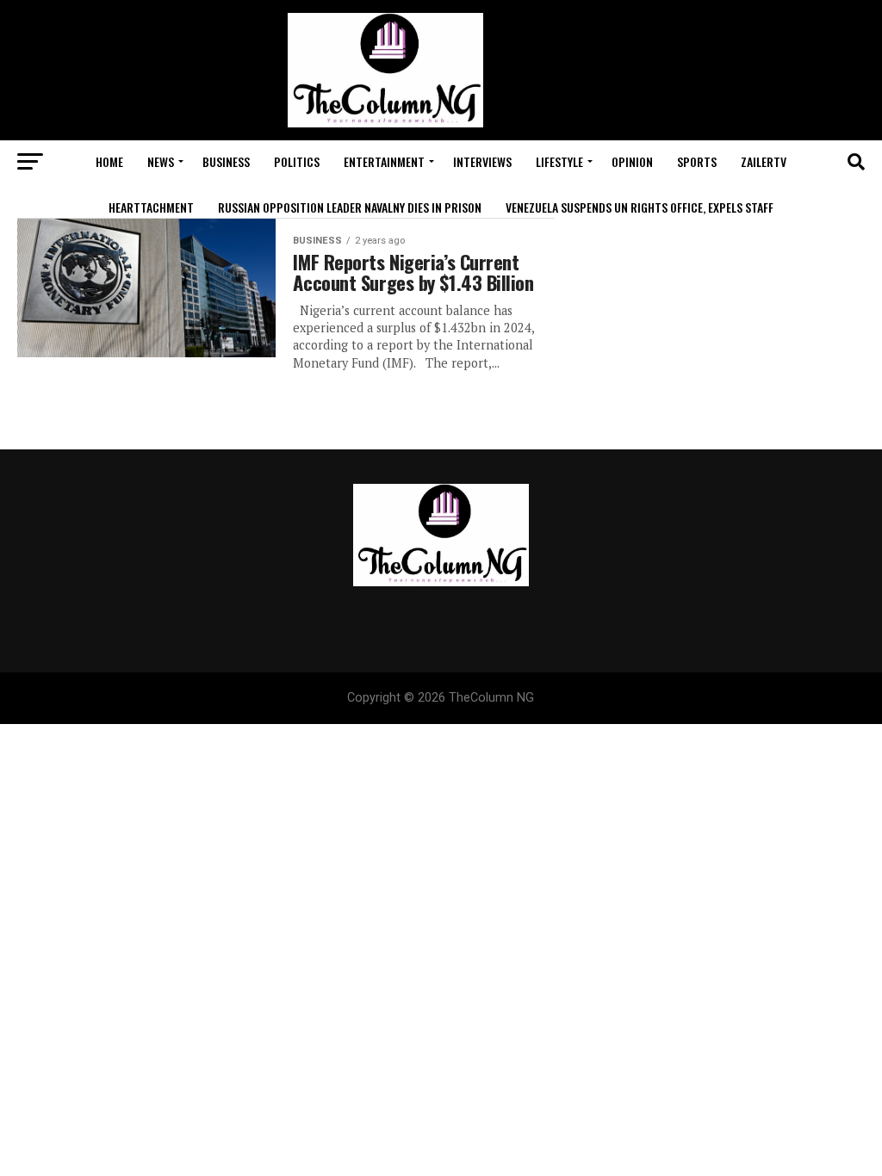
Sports (697, 161)
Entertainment (384, 161)
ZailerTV (763, 161)
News (160, 161)
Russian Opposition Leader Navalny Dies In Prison (349, 207)
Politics (297, 161)
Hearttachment (151, 207)
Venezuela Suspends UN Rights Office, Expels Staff (639, 207)
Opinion (632, 161)
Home (109, 161)
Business (226, 161)
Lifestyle (559, 161)
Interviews (482, 161)
